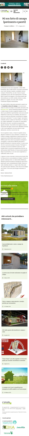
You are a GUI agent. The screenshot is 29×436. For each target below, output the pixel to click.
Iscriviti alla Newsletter (17, 11)
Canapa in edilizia (9, 26)
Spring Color (5, 109)
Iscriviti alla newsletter (7, 198)
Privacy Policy (18, 408)
